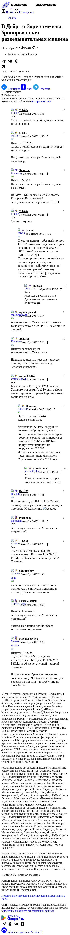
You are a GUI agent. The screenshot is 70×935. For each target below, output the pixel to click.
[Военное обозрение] (28, 7)
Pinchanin (25, 517)
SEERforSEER (28, 601)
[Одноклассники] (10, 925)
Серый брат (26, 570)
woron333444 (27, 376)
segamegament (27, 312)
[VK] (16, 925)
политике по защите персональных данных (28, 910)
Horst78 (23, 491)
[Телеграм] (4, 925)
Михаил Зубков (28, 638)
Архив (12, 17)
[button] (7, 12)
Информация (11, 95)
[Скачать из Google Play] (12, 919)
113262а (23, 110)
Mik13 (23, 133)
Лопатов (24, 170)
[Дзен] (22, 925)
